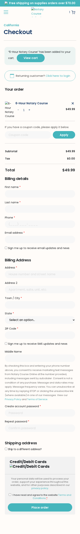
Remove (72, 103)
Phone (10, 217)
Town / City (13, 298)
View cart (31, 58)
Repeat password (17, 421)
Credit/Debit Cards (28, 461)
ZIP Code (11, 328)
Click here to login (58, 76)
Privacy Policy (13, 399)
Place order (40, 507)
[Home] (39, 12)
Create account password (23, 406)
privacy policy (39, 488)
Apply (64, 135)
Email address (15, 233)
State (9, 313)
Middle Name (14, 352)
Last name (13, 202)
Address (11, 267)
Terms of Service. (37, 399)
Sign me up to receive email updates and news (38, 248)
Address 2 (11, 283)
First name (13, 187)
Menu (6, 12)
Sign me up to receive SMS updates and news (37, 344)
